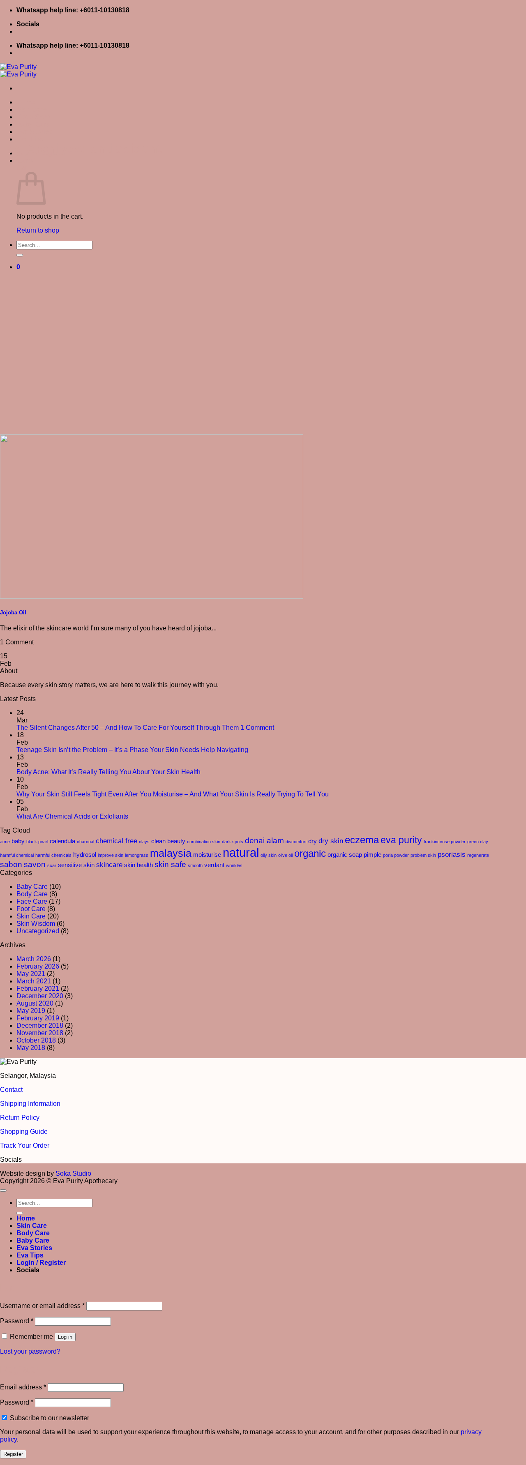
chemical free (116, 841)
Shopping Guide (24, 1131)
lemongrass (136, 855)
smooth (195, 865)
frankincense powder (445, 841)
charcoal (85, 841)
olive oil (285, 855)
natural (241, 852)
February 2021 (37, 988)
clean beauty (168, 841)
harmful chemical (17, 855)
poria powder (396, 855)
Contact (11, 1089)
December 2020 (39, 995)
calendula (62, 841)
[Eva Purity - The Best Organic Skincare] (18, 70)
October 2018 (36, 1040)
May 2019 (30, 1010)
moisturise (207, 854)
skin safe (170, 864)
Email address (23, 1387)
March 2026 (33, 958)
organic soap (345, 854)
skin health (138, 865)
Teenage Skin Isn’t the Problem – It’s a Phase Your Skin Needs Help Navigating (132, 749)
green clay (477, 841)
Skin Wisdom (35, 923)
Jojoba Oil (13, 612)
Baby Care (32, 124)
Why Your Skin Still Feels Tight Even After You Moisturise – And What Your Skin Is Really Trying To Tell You (172, 794)
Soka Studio (73, 1173)
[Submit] (19, 255)
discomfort (296, 841)
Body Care (33, 116)
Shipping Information (30, 1103)
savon (35, 864)
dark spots (232, 841)
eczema (362, 839)
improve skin (110, 855)
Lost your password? (30, 1351)
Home (25, 102)
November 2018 (39, 1032)
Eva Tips (30, 139)
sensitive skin (76, 865)
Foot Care (31, 908)
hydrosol (84, 854)
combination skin (203, 841)
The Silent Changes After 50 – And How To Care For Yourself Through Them (127, 727)
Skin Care (31, 109)
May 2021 (30, 973)
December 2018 (39, 1025)
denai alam (264, 840)
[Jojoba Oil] (151, 596)
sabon (11, 864)
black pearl (37, 841)
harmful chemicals (53, 855)
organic (310, 853)
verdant (214, 865)
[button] (25, 160)
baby (18, 841)
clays (144, 841)
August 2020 (34, 1003)
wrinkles (234, 865)
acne (5, 841)
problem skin (423, 855)
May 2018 (30, 1047)
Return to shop (37, 230)
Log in (65, 1337)
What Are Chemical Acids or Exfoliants (72, 816)
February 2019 (37, 1018)
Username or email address (42, 1305)
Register (13, 1454)
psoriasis (452, 854)
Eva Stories (34, 131)
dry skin (330, 841)
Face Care (31, 901)
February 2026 (37, 966)
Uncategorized (37, 930)
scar (51, 865)
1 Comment (257, 727)
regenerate (478, 855)
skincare (109, 865)
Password (16, 1320)
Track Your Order (24, 1145)
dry (312, 841)
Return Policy (19, 1117)
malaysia (170, 853)
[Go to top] (3, 1190)
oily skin (269, 855)
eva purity (401, 840)
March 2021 (33, 981)
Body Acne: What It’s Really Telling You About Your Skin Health (108, 771)
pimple (372, 854)
